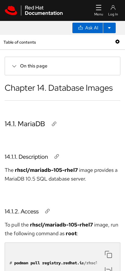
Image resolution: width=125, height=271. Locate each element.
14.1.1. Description (26, 157)
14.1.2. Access (22, 211)
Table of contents (19, 42)
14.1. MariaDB (25, 123)
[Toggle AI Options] (109, 28)
